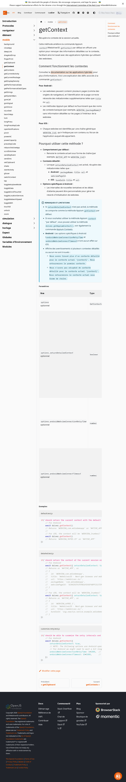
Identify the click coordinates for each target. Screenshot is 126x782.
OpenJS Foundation (24, 713)
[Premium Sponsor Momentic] (107, 718)
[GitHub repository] (73, 12)
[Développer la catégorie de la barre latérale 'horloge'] (34, 228)
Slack (59, 724)
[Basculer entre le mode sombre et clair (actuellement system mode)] (94, 13)
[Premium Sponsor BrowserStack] (107, 712)
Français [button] (64, 12)
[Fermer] (123, 3)
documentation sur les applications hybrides (71, 72)
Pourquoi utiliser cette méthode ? (114, 34)
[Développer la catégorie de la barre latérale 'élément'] (34, 35)
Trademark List (11, 733)
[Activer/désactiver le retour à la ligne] (94, 520)
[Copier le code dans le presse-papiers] (99, 520)
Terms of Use (29, 759)
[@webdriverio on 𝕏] (78, 12)
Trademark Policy (23, 730)
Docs (7, 13)
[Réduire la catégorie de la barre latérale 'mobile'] (34, 40)
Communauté (40, 13)
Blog (19, 13)
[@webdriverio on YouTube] (83, 12)
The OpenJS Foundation (14, 759)
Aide (40, 724)
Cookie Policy (23, 767)
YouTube (80, 724)
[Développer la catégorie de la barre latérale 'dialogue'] (34, 223)
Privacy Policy (12, 762)
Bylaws (21, 762)
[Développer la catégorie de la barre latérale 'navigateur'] (34, 30)
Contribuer (28, 13)
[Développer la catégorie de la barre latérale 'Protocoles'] (34, 26)
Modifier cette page (51, 670)
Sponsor (80, 712)
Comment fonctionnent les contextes (114, 26)
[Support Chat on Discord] (89, 12)
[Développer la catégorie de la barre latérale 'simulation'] (34, 218)
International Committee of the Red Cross (83, 5)
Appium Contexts (64, 229)
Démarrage (43, 708)
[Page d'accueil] (41, 22)
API (13, 13)
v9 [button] (51, 12)
